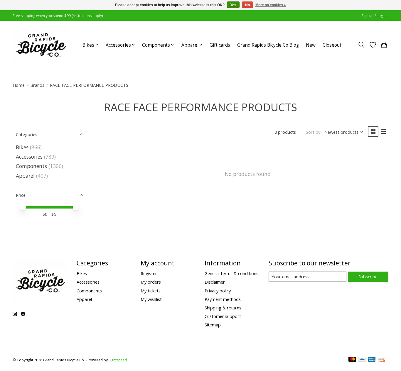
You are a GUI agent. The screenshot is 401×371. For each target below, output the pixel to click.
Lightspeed (118, 360)
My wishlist (151, 299)
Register (149, 273)
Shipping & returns (223, 308)
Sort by (313, 132)
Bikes (22, 147)
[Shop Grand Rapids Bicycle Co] (41, 45)
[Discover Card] (381, 360)
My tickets (151, 291)
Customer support (223, 316)
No (247, 5)
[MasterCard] (352, 360)
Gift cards (220, 45)
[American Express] (371, 360)
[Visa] (362, 360)
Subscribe (368, 276)
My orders (151, 282)
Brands (37, 85)
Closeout (332, 45)
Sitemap (213, 325)
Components (31, 166)
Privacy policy (218, 291)
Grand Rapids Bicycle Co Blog (268, 45)
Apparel (25, 175)
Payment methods (223, 299)
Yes (233, 5)
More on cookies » (270, 5)
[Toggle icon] (361, 45)
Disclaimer (215, 282)
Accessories (29, 156)
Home (19, 85)
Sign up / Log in (374, 15)
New (311, 45)
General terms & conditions (231, 273)
